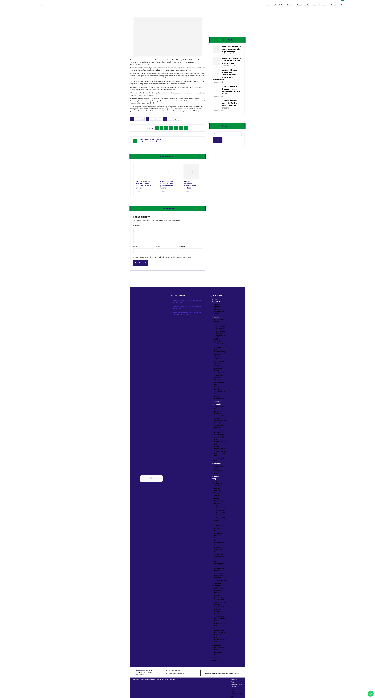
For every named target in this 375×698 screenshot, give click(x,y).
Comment (137, 226)
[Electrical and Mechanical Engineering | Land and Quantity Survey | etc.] (43, 5)
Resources (216, 464)
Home (214, 300)
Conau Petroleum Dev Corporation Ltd (220, 448)
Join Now (218, 140)
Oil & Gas (217, 347)
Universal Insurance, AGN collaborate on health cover (231, 60)
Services (215, 317)
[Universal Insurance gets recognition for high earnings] (216, 49)
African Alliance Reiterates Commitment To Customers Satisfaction (225, 75)
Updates (177, 119)
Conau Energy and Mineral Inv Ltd (219, 437)
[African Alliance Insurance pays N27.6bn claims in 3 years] (216, 89)
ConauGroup (139, 119)
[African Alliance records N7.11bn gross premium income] (216, 103)
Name (136, 246)
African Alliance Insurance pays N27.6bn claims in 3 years (231, 90)
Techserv (164, 679)
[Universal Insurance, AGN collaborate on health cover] (216, 61)
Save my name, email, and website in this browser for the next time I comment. (163, 257)
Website (182, 246)
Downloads (218, 471)
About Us (217, 304)
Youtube (237, 674)
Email (158, 246)
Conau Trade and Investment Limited (220, 420)
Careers (215, 476)
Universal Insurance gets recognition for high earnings (231, 49)
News (170, 119)
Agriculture (218, 368)
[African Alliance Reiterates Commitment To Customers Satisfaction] (216, 72)
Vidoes (216, 468)
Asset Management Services (219, 361)
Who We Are (217, 302)
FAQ (215, 473)
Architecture (220, 344)
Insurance (217, 366)
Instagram (229, 674)
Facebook (221, 674)
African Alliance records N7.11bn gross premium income (229, 104)
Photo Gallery (219, 466)
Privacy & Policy (236, 684)
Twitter (214, 674)
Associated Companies (216, 403)
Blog (214, 479)
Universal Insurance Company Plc (219, 413)
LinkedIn (208, 674)
